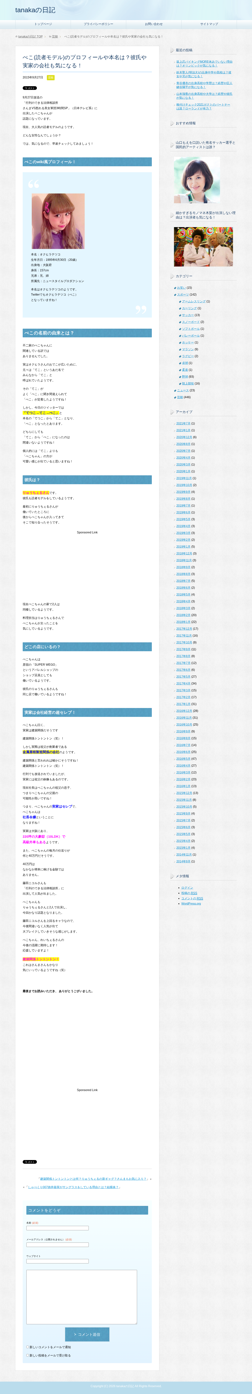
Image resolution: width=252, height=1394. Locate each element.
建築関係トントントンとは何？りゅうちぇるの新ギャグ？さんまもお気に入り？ (93, 1178)
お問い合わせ (154, 24)
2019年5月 (183, 519)
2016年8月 (183, 738)
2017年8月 (183, 656)
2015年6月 (183, 827)
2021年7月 (183, 423)
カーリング (189, 308)
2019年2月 (183, 539)
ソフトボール (191, 328)
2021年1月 (183, 430)
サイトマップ (209, 24)
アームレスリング (194, 301)
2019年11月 (184, 478)
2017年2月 (183, 697)
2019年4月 (183, 526)
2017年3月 (183, 690)
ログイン (187, 887)
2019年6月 (183, 512)
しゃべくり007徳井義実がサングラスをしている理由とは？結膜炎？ (73, 1187)
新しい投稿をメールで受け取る (50, 1355)
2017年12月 (184, 628)
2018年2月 (183, 615)
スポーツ (183, 294)
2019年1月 (183, 546)
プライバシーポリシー (98, 24)
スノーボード (191, 321)
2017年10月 (184, 642)
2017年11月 (184, 635)
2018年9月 (183, 567)
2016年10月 (184, 724)
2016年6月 (183, 752)
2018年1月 (183, 621)
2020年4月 (183, 457)
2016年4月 (183, 765)
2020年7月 (183, 450)
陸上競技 (188, 383)
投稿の (189, 893)
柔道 (185, 369)
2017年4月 (183, 683)
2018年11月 (184, 560)
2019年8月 (183, 498)
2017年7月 (183, 663)
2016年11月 (184, 717)
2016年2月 (183, 779)
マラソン (188, 349)
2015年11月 (184, 799)
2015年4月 (183, 840)
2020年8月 (183, 444)
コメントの (192, 898)
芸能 (50, 77)
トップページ (43, 24)
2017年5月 (183, 676)
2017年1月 (183, 704)
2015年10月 (184, 806)
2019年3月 (183, 533)
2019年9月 (183, 491)
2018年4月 (183, 601)
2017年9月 (183, 649)
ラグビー (188, 356)
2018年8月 (183, 574)
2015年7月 (183, 820)
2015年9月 (183, 813)
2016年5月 (183, 758)
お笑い (181, 287)
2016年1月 (183, 786)
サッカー (188, 315)
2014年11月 (184, 854)
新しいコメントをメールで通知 (50, 1347)
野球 (185, 376)
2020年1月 (183, 471)
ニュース (183, 390)
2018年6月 (183, 587)
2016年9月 (183, 731)
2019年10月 (184, 485)
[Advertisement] (87, 561)
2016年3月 (183, 772)
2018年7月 (183, 580)
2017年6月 (183, 669)
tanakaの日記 (35, 10)
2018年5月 (183, 594)
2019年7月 (183, 505)
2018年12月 (184, 553)
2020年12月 (184, 437)
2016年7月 (183, 745)
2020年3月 (183, 464)
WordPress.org (191, 903)
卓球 (185, 363)
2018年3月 (183, 608)
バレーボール (191, 335)
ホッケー (188, 342)
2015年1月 (183, 847)
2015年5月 (183, 834)
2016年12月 (184, 710)
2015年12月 (184, 793)
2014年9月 (183, 861)
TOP (30, 36)
